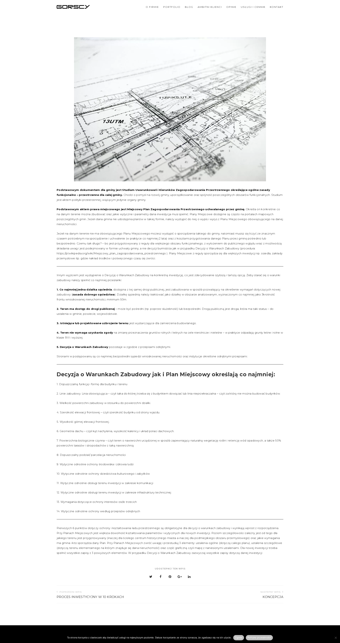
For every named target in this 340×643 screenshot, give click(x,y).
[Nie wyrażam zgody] (335, 637)
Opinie (231, 6)
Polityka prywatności (259, 637)
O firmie (152, 6)
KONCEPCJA (271, 595)
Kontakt (276, 6)
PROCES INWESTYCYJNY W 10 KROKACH (90, 595)
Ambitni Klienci (210, 6)
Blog (189, 6)
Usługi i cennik (253, 6)
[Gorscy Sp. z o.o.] (73, 6)
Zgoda (238, 637)
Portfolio (171, 6)
